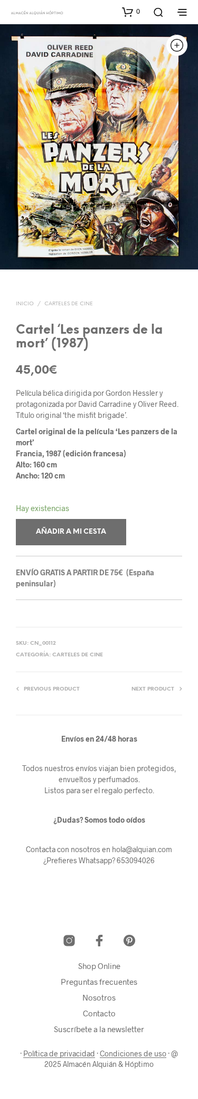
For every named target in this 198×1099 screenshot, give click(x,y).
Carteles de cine (68, 304)
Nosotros (99, 997)
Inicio (25, 304)
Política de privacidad (59, 1054)
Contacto (99, 1013)
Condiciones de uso (133, 1054)
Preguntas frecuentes (99, 981)
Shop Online (99, 966)
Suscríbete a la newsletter (99, 1029)
